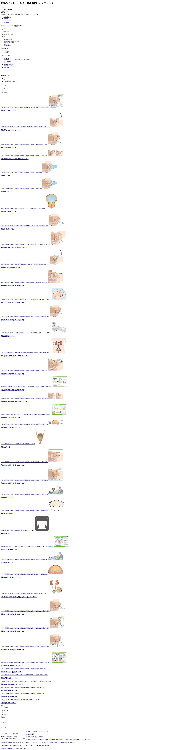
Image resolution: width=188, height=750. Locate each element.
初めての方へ (7, 58)
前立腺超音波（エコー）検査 (11, 41)
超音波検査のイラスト (8, 336)
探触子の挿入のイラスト (8, 147)
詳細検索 (20, 25)
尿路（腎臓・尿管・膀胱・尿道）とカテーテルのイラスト (19, 597)
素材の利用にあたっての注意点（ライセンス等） (16, 59)
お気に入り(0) (7, 17)
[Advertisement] (9, 71)
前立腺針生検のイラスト (8, 110)
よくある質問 (7, 61)
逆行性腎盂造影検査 (9, 42)
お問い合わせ (7, 67)
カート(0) (6, 18)
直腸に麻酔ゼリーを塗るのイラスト (12, 672)
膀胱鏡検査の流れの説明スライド (11, 417)
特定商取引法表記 (8, 65)
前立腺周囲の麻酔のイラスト (10, 678)
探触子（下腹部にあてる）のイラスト (12, 302)
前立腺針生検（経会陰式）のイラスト (12, 614)
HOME (2, 742)
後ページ (6, 92)
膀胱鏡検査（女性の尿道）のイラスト (12, 285)
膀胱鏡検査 (6, 44)
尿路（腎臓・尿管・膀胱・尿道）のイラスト (14, 356)
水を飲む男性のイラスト (8, 703)
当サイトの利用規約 (9, 64)
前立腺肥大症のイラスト (8, 211)
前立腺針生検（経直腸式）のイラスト (12, 320)
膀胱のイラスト (5, 447)
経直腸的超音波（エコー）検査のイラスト (14, 247)
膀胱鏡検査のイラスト (8, 497)
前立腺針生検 (7, 45)
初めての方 (6, 22)
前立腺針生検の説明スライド (10, 549)
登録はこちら (4, 11)
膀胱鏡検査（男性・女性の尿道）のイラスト (14, 159)
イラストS (6, 51)
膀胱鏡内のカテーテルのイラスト (11, 130)
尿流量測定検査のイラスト (9, 690)
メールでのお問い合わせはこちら (34, 736)
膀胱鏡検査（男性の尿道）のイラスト (12, 374)
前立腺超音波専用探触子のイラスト (12, 684)
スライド (6, 52)
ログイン (3, 12)
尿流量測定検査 (8, 39)
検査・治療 (6, 31)
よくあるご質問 (30, 734)
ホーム (5, 28)
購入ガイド (6, 62)
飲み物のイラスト (6, 533)
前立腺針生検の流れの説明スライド (12, 665)
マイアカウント (8, 20)
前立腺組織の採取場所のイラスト (11, 427)
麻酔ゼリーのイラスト (8, 513)
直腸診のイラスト (6, 175)
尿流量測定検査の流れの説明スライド (12, 390)
